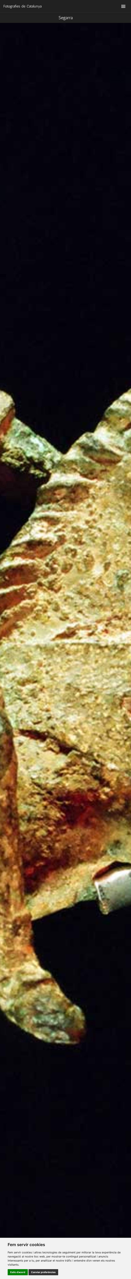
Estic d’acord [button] (17, 1272)
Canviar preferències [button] (43, 1272)
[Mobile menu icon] (123, 6)
